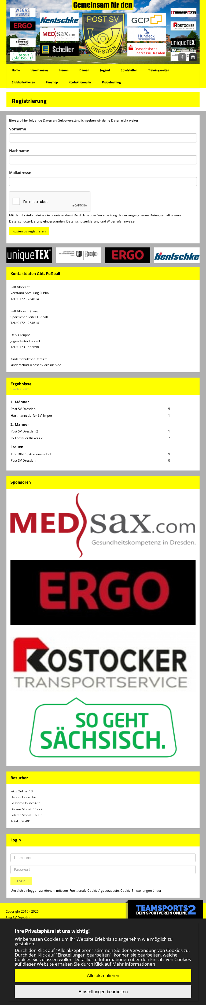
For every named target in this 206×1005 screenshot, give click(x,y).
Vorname (17, 128)
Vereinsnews (40, 70)
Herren (64, 70)
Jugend (105, 70)
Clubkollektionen (23, 82)
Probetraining (111, 82)
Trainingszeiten (158, 70)
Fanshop (52, 82)
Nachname (19, 150)
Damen (84, 70)
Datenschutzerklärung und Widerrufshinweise (100, 221)
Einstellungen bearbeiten (103, 991)
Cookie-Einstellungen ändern (141, 890)
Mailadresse (20, 172)
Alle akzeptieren (103, 975)
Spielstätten (129, 70)
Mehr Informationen (133, 964)
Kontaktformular (80, 82)
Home (16, 70)
